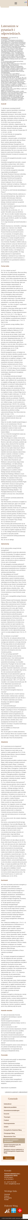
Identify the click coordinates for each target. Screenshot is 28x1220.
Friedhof (6, 1120)
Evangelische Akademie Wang (13, 1130)
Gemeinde (7, 1194)
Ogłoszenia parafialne (10, 1107)
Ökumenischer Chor (10, 1136)
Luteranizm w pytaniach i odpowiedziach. (11, 1140)
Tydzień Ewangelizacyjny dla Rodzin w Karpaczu (12, 1145)
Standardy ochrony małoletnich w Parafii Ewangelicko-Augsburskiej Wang (14, 1151)
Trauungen (7, 1117)
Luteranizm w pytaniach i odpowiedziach (16, 1092)
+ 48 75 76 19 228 (11, 1182)
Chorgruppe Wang (9, 1133)
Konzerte (6, 1113)
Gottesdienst (7, 1104)
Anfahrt (6, 1126)
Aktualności (8, 1158)
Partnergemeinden (9, 1123)
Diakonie (6, 1196)
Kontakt (6, 1199)
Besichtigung (8, 1197)
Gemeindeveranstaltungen (11, 1110)
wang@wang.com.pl (14, 1183)
